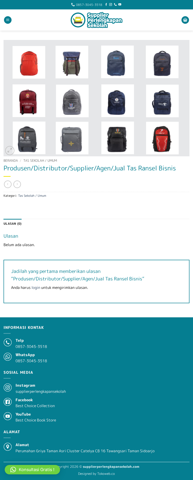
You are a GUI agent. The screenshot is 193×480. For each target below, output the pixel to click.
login (36, 287)
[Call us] (115, 4)
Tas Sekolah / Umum (40, 160)
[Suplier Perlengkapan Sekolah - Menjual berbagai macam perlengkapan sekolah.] (96, 20)
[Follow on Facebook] (106, 4)
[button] (8, 20)
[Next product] (7, 184)
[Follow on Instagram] (110, 4)
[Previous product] (17, 184)
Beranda (11, 160)
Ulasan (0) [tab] (13, 223)
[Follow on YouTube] (119, 4)
